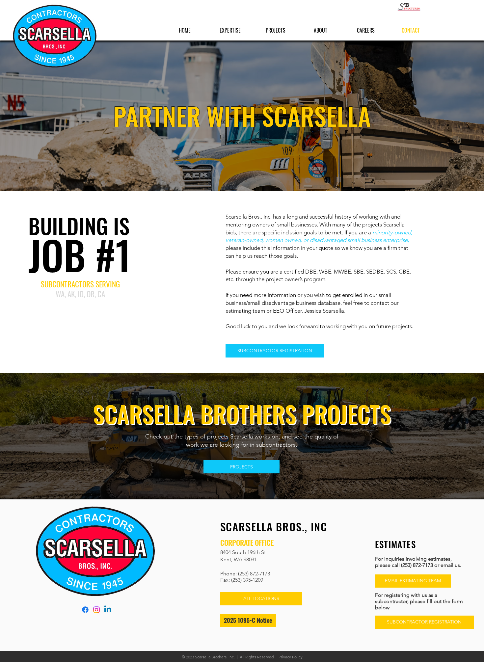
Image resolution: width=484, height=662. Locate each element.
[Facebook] (85, 609)
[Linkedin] (107, 609)
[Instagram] (96, 609)
